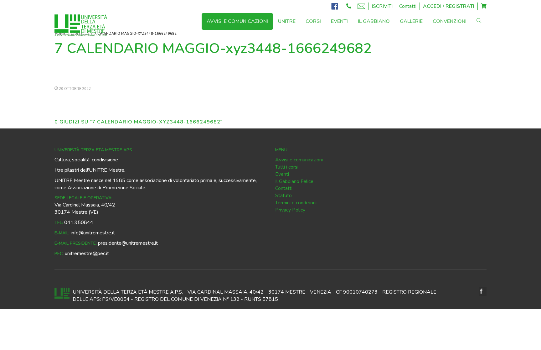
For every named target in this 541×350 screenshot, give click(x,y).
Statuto (283, 195)
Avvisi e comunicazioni (299, 159)
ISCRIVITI (382, 6)
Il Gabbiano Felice (294, 181)
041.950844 (78, 222)
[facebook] (483, 291)
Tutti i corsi (286, 167)
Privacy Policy (290, 209)
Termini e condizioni (296, 202)
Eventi (282, 174)
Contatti (407, 6)
